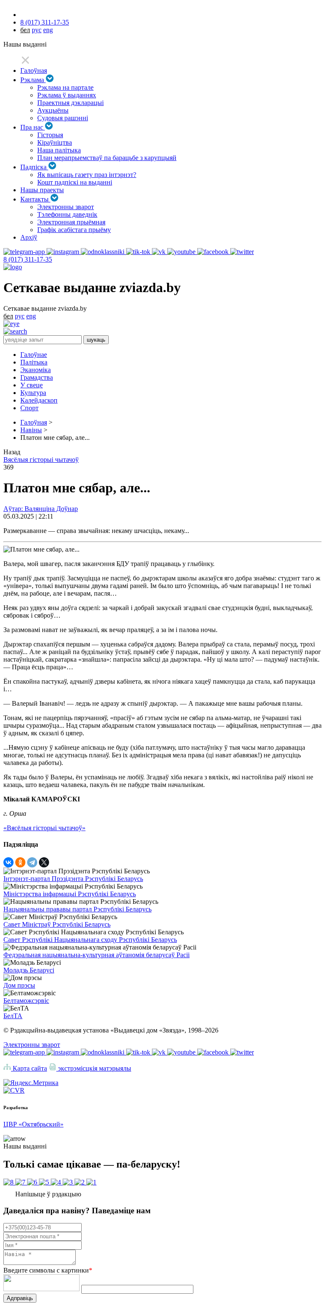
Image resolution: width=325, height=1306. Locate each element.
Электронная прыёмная (71, 222)
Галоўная (33, 70)
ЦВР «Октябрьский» (33, 1124)
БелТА (12, 1015)
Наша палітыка (59, 150)
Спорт (29, 407)
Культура (33, 392)
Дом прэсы (19, 985)
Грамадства (36, 377)
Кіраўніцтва (54, 142)
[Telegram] (32, 862)
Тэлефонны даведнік (67, 214)
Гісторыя (50, 134)
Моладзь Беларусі (28, 970)
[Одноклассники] (20, 862)
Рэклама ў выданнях (66, 95)
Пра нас (32, 127)
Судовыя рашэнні (62, 117)
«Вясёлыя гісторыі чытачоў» (44, 827)
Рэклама (33, 79)
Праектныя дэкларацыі (70, 102)
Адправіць (20, 1298)
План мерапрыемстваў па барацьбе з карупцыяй (106, 157)
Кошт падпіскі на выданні (74, 182)
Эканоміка (35, 369)
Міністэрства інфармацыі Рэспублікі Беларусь (69, 893)
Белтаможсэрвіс (26, 1000)
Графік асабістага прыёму (74, 229)
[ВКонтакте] (8, 862)
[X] (44, 862)
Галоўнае (33, 354)
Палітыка (33, 362)
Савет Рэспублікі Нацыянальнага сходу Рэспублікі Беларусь (90, 939)
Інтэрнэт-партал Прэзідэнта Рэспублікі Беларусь (73, 878)
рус (36, 29)
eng (48, 29)
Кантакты (35, 199)
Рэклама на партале (65, 87)
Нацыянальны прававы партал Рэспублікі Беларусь (77, 909)
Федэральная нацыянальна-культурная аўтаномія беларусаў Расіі (96, 954)
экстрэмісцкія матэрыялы (93, 1068)
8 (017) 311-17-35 (44, 22)
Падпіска (34, 167)
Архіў (28, 237)
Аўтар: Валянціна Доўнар (40, 508)
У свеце (31, 385)
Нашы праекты (42, 189)
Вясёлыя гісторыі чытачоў (41, 459)
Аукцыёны (53, 110)
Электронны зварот (65, 206)
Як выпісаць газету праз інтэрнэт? (86, 174)
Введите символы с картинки (47, 1270)
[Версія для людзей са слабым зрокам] (11, 323)
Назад (11, 452)
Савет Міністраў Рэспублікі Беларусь (56, 924)
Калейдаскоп (39, 400)
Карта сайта (29, 1068)
